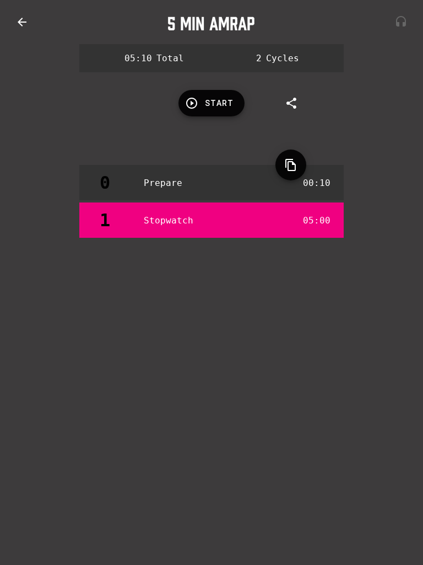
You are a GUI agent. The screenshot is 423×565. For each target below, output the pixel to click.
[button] (22, 22)
